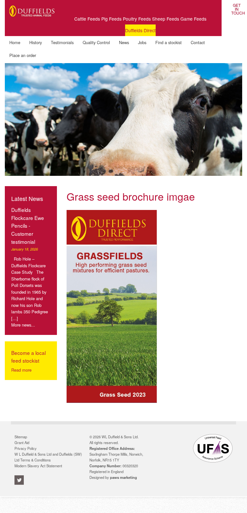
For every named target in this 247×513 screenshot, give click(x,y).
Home (14, 42)
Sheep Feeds (165, 18)
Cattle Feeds (87, 18)
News (124, 42)
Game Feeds (193, 18)
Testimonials (62, 42)
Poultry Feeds (137, 18)
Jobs (142, 42)
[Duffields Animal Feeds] (32, 20)
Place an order (22, 55)
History (35, 42)
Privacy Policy (25, 448)
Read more (21, 370)
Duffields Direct (140, 30)
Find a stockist (168, 42)
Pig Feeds (111, 18)
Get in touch (236, 6)
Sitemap (20, 436)
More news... (23, 325)
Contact (198, 42)
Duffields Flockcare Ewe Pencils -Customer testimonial (27, 225)
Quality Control (96, 42)
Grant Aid (21, 442)
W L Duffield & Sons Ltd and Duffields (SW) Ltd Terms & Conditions (48, 456)
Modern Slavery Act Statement (38, 465)
